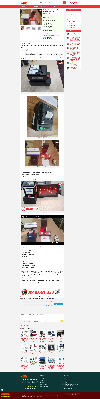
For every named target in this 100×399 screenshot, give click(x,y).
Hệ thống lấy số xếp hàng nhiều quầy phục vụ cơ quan (51, 366)
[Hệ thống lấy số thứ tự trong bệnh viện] (60, 360)
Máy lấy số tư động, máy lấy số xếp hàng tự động (30, 53)
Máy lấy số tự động (47, 35)
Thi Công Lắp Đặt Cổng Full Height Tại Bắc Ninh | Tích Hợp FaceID (75, 34)
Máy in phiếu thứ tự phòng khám (51, 352)
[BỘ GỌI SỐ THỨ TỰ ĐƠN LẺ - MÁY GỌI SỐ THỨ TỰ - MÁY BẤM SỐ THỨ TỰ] (24, 333)
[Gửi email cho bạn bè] (47, 38)
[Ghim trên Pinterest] (49, 38)
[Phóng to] (22, 24)
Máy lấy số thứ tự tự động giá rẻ (42, 339)
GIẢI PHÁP (36, 6)
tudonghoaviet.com (24, 271)
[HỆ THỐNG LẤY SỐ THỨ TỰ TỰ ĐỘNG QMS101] (33, 358)
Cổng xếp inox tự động (71, 21)
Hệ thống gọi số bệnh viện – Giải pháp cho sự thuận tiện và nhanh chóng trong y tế (60, 352)
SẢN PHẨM (43, 6)
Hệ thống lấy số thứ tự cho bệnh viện (24, 366)
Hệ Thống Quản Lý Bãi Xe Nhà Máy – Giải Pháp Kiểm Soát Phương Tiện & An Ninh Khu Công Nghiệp (75, 59)
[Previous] (22, 17)
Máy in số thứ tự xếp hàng (50, 55)
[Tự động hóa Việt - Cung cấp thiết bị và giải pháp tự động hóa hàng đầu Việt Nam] (29, 2)
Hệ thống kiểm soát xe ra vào (72, 16)
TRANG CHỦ (23, 6)
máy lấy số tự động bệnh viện (54, 35)
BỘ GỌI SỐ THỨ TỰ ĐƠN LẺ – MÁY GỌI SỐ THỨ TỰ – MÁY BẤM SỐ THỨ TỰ (24, 339)
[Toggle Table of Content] (26, 50)
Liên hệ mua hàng (44, 386)
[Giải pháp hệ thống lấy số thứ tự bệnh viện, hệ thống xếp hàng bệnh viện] (33, 347)
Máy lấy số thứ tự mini (51, 339)
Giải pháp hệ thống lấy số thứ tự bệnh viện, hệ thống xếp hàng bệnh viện (33, 352)
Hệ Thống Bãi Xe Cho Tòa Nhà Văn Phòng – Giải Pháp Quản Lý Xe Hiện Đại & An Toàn (75, 54)
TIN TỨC (49, 6)
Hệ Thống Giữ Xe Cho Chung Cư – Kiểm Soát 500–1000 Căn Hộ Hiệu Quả (74, 49)
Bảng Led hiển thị (70, 23)
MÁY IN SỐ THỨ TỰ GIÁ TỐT (42, 366)
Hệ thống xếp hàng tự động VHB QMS (24, 352)
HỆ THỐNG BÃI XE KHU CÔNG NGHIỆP (74, 68)
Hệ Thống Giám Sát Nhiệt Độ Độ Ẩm (73, 19)
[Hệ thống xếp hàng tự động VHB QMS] (24, 347)
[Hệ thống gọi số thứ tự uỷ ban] (33, 333)
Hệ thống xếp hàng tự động (72, 14)
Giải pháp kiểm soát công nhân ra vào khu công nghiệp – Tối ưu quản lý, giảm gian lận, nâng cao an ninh (75, 39)
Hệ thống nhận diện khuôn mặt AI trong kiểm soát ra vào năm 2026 (75, 44)
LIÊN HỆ (54, 6)
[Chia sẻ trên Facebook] (44, 38)
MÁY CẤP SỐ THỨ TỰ (60, 339)
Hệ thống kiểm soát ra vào (72, 12)
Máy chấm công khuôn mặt (72, 25)
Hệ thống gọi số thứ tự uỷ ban (33, 339)
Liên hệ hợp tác (43, 384)
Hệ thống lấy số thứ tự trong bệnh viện (60, 366)
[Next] (40, 17)
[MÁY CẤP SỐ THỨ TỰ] (60, 333)
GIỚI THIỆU (30, 6)
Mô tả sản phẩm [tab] (26, 43)
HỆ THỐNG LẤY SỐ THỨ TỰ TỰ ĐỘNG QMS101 (33, 362)
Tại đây (48, 170)
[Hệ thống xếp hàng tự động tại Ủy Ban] (42, 347)
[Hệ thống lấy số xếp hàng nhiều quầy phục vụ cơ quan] (51, 360)
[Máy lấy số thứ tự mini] (51, 333)
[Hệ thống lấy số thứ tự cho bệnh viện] (24, 360)
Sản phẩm (42, 382)
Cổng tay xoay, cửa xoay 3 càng (73, 27)
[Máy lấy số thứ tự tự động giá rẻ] (42, 333)
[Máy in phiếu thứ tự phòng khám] (51, 347)
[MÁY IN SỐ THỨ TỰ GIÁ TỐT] (42, 360)
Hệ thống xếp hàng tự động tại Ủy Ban (42, 352)
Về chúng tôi (42, 380)
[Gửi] (64, 2)
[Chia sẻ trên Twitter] (45, 38)
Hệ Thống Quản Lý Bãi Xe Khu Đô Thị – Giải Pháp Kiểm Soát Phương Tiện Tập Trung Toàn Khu (75, 64)
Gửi (62, 321)
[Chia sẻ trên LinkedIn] (51, 38)
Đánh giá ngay (58, 304)
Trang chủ (42, 378)
